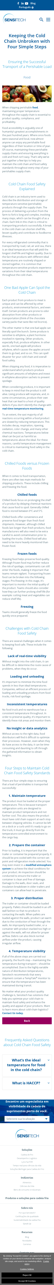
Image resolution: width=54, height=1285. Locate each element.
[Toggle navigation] (48, 19)
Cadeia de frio (27, 1154)
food (35, 107)
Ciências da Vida (27, 1186)
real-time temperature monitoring (22, 408)
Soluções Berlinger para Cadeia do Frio (27, 1169)
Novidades (27, 1240)
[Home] (14, 19)
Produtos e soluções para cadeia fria (27, 1198)
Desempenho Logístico (27, 1158)
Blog (27, 1237)
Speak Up (27, 1223)
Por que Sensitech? (27, 1212)
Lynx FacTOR (27, 1162)
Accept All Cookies (27, 1281)
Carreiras (27, 1244)
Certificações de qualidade (27, 1216)
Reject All (27, 1275)
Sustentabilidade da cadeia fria (27, 1220)
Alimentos (27, 1182)
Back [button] (27, 1020)
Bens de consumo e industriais (27, 1189)
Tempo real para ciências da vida (27, 1165)
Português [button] (26, 7)
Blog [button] (33, 3)
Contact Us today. (13, 1013)
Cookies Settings (27, 1269)
